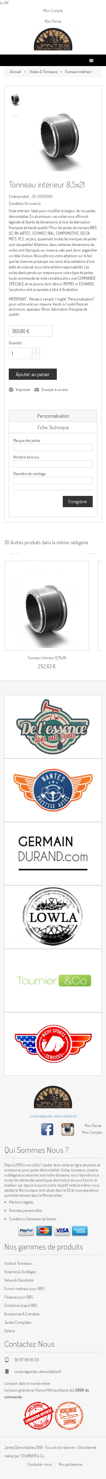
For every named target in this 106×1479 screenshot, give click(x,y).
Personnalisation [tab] (53, 416)
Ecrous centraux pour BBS (24, 1288)
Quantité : (16, 342)
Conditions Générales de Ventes (32, 1218)
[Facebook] (47, 1128)
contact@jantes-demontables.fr (53, 1116)
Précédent (14, 553)
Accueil (15, 71)
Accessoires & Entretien (22, 1313)
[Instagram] (68, 1128)
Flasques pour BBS (18, 1297)
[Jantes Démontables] (53, 39)
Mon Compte (53, 10)
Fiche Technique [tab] (53, 427)
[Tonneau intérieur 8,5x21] (15, 98)
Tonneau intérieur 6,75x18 (46, 657)
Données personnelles (25, 1210)
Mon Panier (53, 21)
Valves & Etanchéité (18, 1280)
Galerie (9, 1330)
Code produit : (20, 196)
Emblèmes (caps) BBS (21, 1305)
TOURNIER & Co (32, 1455)
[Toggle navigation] (91, 60)
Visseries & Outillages (20, 1271)
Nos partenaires (70, 1464)
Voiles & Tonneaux (44, 71)
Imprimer (23, 389)
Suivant (91, 553)
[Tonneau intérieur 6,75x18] (46, 606)
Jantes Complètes (17, 1322)
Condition (16, 203)
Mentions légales (21, 1202)
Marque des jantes (26, 440)
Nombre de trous (26, 457)
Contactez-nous (39, 1464)
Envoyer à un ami (55, 389)
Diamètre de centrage (29, 473)
